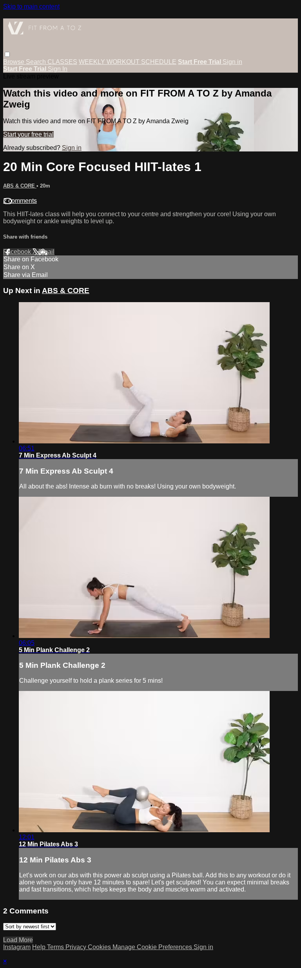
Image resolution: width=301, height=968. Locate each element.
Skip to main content (31, 6)
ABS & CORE (19, 186)
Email (46, 251)
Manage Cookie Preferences (153, 947)
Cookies (100, 947)
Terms (56, 947)
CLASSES (62, 61)
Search (36, 61)
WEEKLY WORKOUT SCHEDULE (127, 61)
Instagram (17, 947)
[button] (7, 54)
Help (39, 947)
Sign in (232, 61)
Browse (14, 61)
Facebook (18, 251)
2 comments (20, 200)
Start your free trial (28, 134)
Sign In (57, 69)
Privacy (76, 947)
